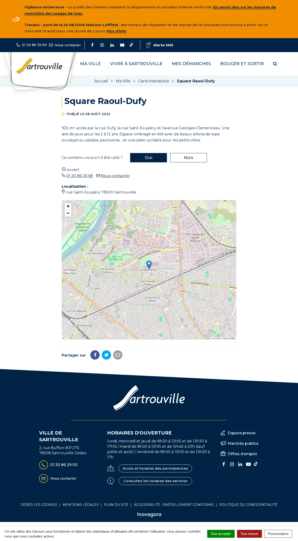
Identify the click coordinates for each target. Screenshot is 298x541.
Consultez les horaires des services (155, 481)
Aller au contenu (47, 2)
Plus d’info (116, 31)
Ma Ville (90, 63)
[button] (149, 265)
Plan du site (116, 505)
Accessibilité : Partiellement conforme (174, 505)
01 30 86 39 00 (64, 465)
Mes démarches (191, 63)
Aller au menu (14, 2)
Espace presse (241, 433)
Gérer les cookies (38, 505)
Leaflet (217, 338)
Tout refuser (249, 534)
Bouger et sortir (242, 63)
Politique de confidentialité (248, 505)
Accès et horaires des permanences (155, 468)
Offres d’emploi (242, 454)
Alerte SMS (163, 45)
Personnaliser (278, 534)
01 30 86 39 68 (79, 176)
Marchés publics (243, 443)
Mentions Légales (80, 505)
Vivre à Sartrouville (136, 63)
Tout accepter (221, 534)
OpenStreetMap (229, 338)
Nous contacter (115, 176)
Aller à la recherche (85, 2)
